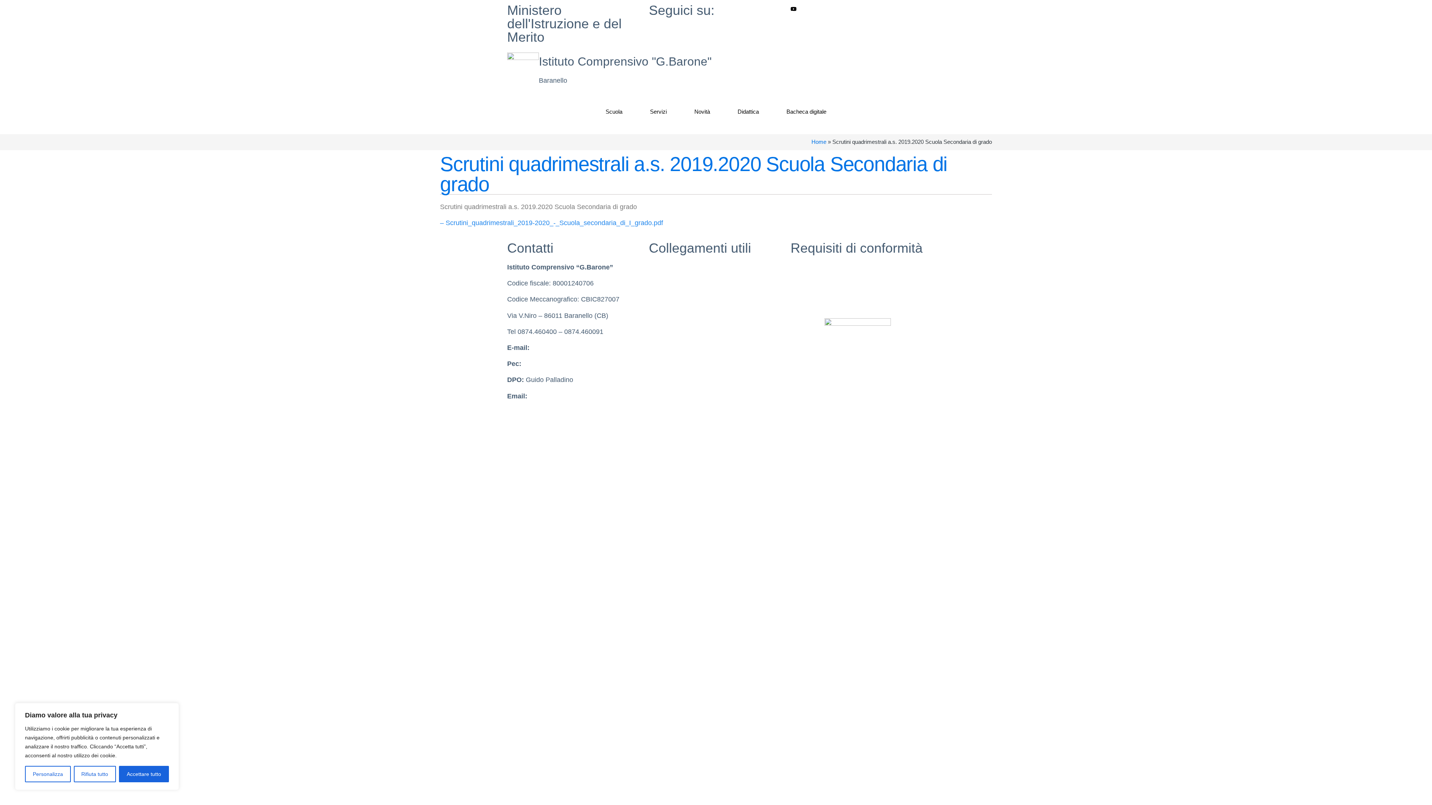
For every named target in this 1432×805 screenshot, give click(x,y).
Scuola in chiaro (673, 283)
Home (818, 142)
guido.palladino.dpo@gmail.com (577, 396)
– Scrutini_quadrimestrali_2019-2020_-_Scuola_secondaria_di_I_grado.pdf (551, 223)
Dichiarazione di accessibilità (833, 283)
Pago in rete (667, 347)
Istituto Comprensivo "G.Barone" (625, 61)
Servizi (658, 111)
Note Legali (808, 299)
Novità (702, 111)
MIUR (657, 267)
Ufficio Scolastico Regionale (690, 315)
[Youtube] (858, 9)
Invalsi (658, 299)
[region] (97, 746)
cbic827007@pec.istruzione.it (567, 363)
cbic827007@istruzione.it (568, 347)
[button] (793, 56)
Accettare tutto (144, 774)
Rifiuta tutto (94, 774)
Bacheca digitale (806, 111)
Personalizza (48, 774)
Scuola (614, 111)
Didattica (748, 111)
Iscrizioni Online (672, 331)
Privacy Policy (811, 267)
